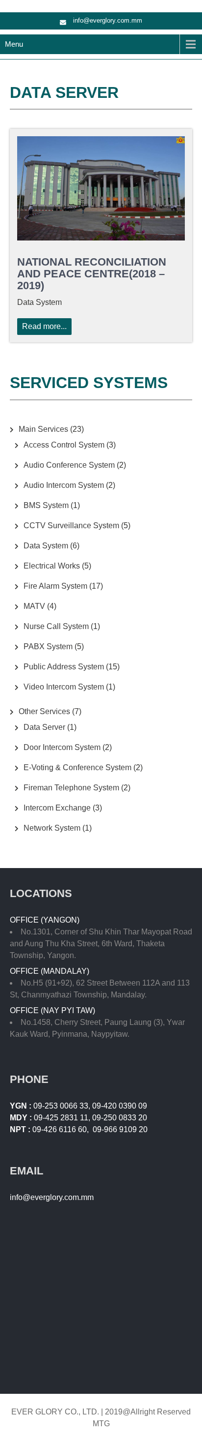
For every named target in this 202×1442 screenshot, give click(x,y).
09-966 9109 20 (120, 1129)
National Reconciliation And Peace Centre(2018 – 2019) (91, 274)
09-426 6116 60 (59, 1129)
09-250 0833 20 (119, 1117)
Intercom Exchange (57, 808)
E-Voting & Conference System (77, 767)
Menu (14, 44)
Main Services (43, 429)
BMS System (46, 505)
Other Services (44, 711)
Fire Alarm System (55, 586)
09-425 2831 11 (61, 1117)
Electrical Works (52, 566)
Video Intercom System (64, 687)
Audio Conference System (69, 465)
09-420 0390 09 (119, 1106)
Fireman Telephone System (71, 787)
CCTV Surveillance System (71, 525)
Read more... (44, 326)
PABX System (48, 646)
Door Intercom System (62, 747)
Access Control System (64, 445)
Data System (46, 545)
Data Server (44, 727)
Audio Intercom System (64, 485)
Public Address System (64, 666)
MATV (34, 606)
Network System (52, 828)
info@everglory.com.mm (107, 20)
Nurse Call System (56, 626)
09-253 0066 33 (60, 1106)
